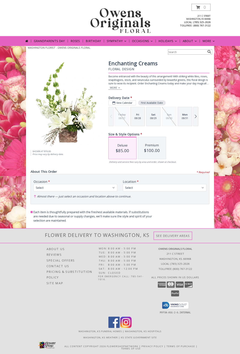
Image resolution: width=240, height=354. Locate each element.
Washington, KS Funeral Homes (100, 331)
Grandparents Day (49, 41)
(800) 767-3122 (201, 25)
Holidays (165, 41)
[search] (209, 52)
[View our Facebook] (114, 327)
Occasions (140, 41)
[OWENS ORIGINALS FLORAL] (120, 20)
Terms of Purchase (181, 346)
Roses (75, 41)
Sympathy (115, 41)
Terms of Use (131, 348)
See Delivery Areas (173, 236)
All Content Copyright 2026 (85, 346)
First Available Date (152, 102)
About (188, 41)
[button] (201, 7)
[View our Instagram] (126, 327)
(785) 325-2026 (201, 22)
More (207, 41)
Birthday (93, 41)
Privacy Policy (152, 346)
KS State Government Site (139, 337)
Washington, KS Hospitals (143, 331)
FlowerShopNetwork (122, 346)
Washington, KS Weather (100, 337)
